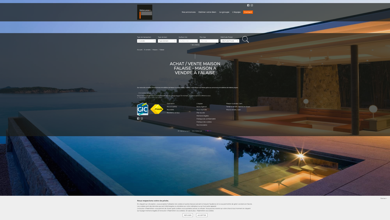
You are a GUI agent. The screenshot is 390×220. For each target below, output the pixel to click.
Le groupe (224, 12)
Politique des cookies (204, 122)
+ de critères (195, 45)
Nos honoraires (202, 125)
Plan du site (201, 113)
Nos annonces (189, 12)
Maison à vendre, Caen (234, 103)
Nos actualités (172, 107)
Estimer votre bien (207, 12)
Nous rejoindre (202, 110)
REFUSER (187, 215)
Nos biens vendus (173, 113)
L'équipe (236, 12)
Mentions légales (203, 116)
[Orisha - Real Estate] (208, 131)
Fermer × (383, 198)
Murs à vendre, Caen (233, 110)
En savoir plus (191, 211)
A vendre (147, 50)
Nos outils (170, 110)
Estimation (171, 103)
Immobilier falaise (144, 93)
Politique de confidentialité (206, 119)
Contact (248, 12)
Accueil (139, 50)
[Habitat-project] (144, 12)
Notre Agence (202, 107)
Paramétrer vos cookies (205, 211)
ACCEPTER (202, 215)
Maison (155, 50)
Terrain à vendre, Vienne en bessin (238, 107)
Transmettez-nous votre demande (150, 97)
